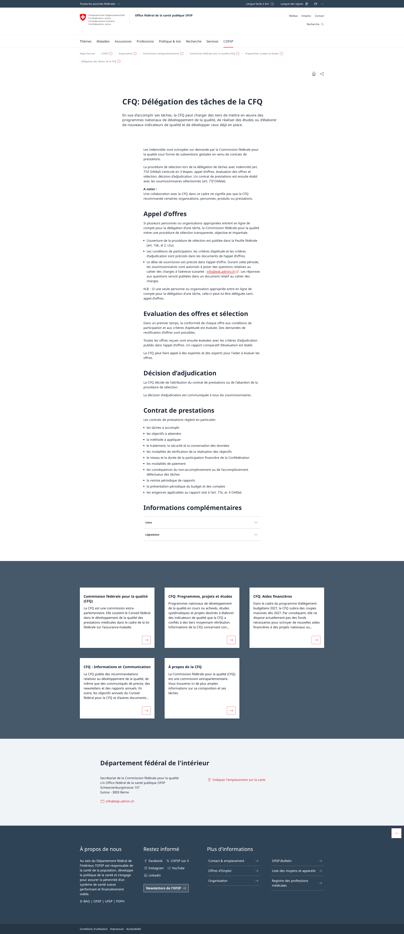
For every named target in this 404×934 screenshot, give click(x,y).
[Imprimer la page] (314, 74)
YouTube (178, 868)
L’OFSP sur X (180, 861)
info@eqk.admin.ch (221, 271)
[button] (85, 41)
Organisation (217, 881)
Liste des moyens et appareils (294, 871)
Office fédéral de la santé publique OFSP (164, 15)
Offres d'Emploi (219, 871)
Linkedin (155, 875)
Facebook (156, 861)
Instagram (156, 868)
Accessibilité (133, 929)
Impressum (117, 929)
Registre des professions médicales (290, 883)
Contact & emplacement (226, 861)
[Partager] (322, 74)
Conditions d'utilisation (94, 929)
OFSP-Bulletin (282, 861)
